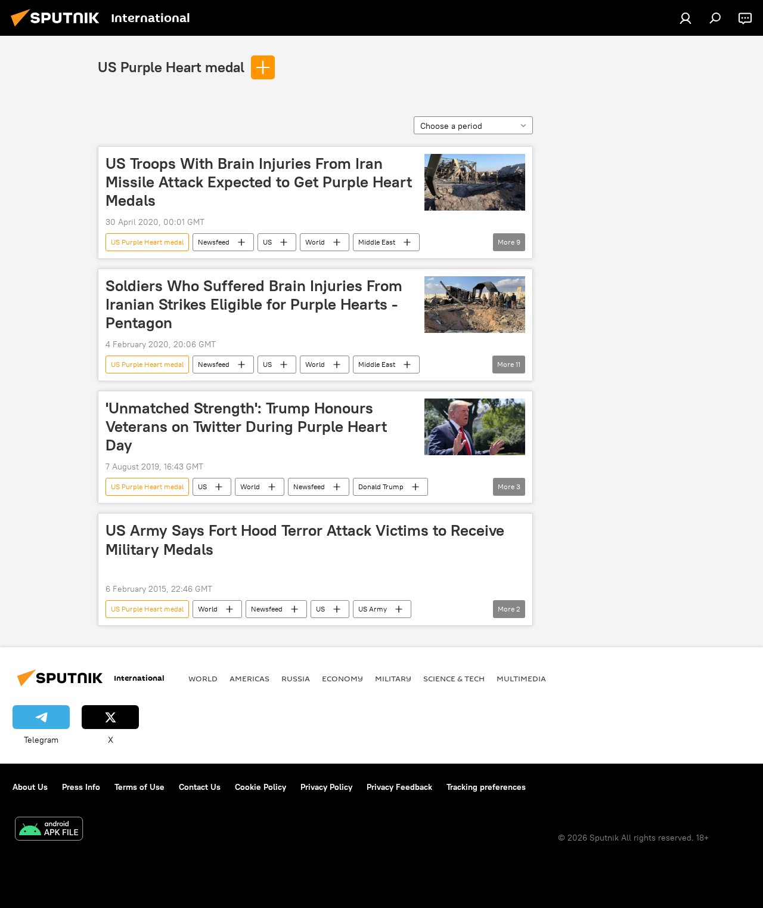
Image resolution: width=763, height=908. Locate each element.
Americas (249, 678)
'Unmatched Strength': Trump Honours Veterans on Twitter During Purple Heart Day (246, 427)
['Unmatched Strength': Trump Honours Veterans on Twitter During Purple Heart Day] (474, 427)
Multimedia (521, 678)
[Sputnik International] (58, 28)
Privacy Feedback (399, 787)
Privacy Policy (326, 787)
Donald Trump (381, 486)
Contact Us (200, 787)
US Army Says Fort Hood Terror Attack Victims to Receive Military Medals (305, 539)
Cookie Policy (260, 787)
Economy (342, 678)
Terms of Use (139, 787)
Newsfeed (213, 241)
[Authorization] (685, 18)
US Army (372, 608)
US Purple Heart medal (171, 67)
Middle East (376, 241)
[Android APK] (48, 830)
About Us (30, 787)
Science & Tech (454, 678)
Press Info (81, 787)
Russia (295, 678)
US (267, 241)
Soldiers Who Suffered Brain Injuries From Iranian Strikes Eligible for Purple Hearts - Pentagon (254, 304)
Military (393, 678)
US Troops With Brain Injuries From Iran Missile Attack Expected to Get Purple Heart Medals (259, 182)
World (315, 241)
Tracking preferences (486, 787)
